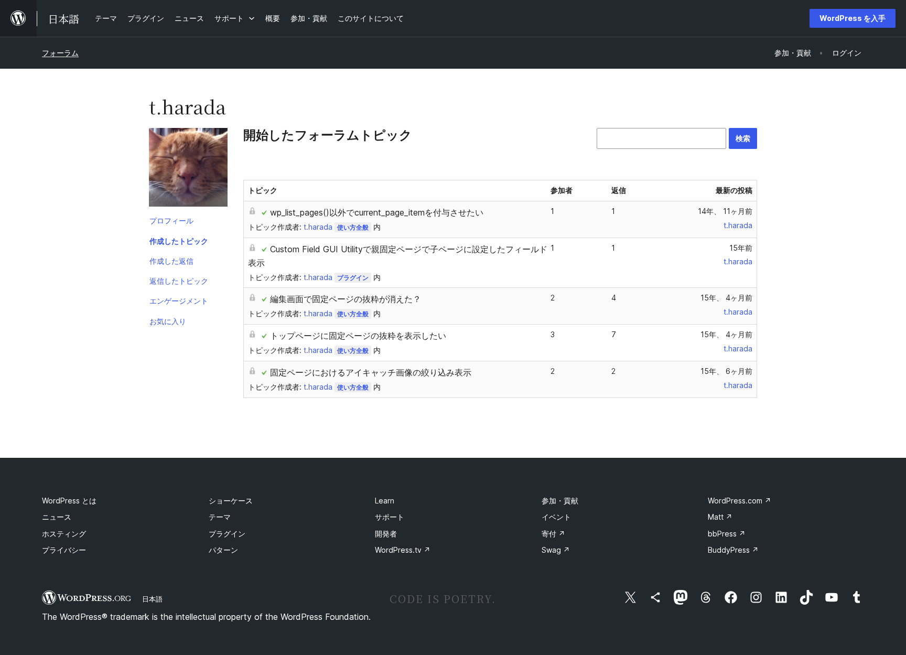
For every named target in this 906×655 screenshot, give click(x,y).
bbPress (727, 533)
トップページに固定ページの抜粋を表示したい (358, 335)
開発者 (386, 533)
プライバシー (64, 549)
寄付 (553, 533)
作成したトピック (178, 241)
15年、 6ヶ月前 (726, 371)
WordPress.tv (402, 549)
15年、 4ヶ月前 (726, 297)
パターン (223, 549)
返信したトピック (178, 280)
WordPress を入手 (852, 18)
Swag (556, 549)
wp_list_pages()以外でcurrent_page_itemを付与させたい (376, 212)
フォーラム (60, 52)
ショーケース (231, 500)
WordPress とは (69, 500)
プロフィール (171, 220)
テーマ (220, 516)
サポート (389, 516)
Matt (720, 516)
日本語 (152, 599)
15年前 (740, 247)
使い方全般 (353, 227)
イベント (556, 516)
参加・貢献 (560, 500)
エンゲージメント (178, 300)
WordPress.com (739, 500)
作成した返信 (171, 260)
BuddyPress (733, 549)
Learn (384, 500)
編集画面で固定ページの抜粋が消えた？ (345, 299)
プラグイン (353, 278)
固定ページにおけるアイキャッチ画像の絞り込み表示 (370, 372)
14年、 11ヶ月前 (725, 211)
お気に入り (167, 321)
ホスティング (64, 533)
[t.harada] (188, 169)
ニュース (56, 516)
